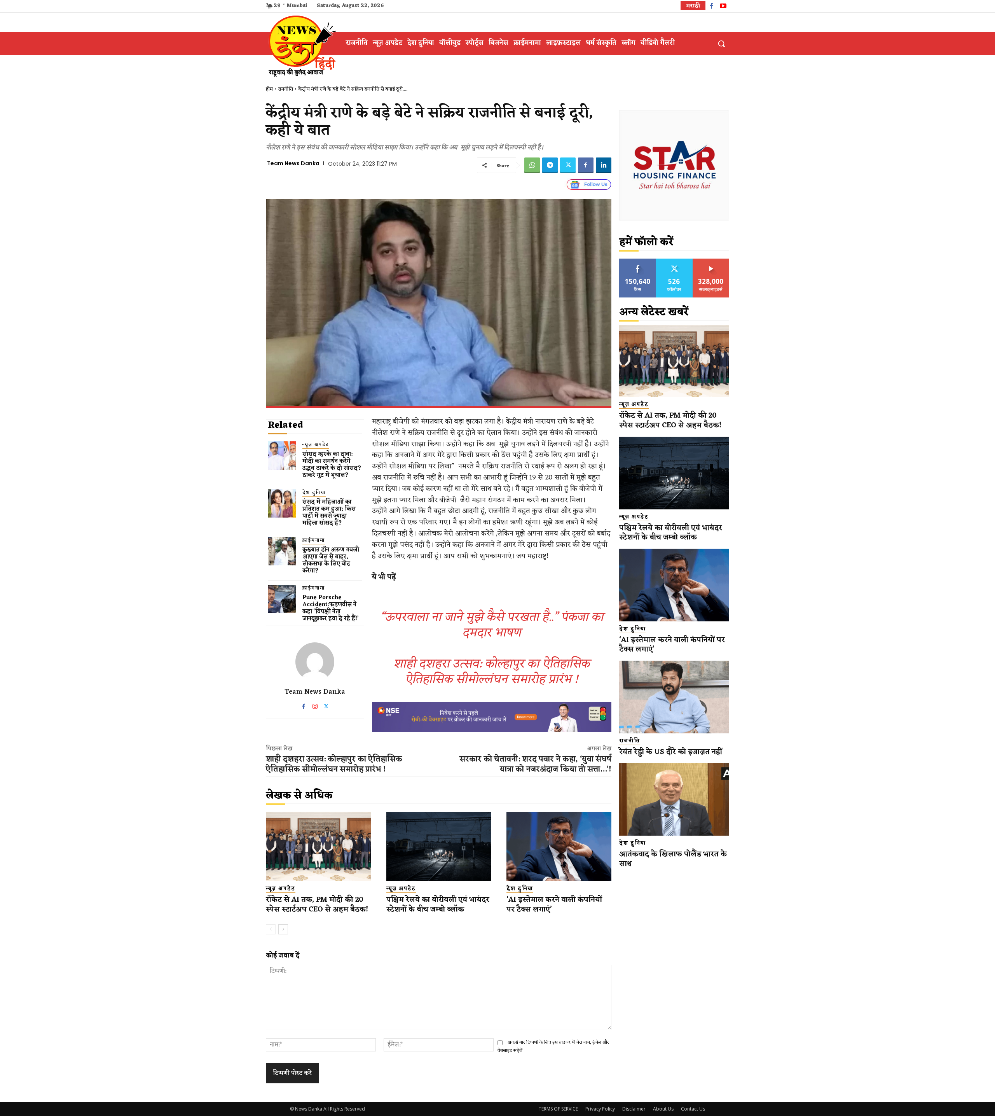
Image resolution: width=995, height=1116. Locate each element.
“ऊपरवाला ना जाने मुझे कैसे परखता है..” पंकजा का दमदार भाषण (491, 625)
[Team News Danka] (314, 661)
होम (269, 89)
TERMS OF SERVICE (558, 1109)
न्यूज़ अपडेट (315, 445)
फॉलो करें (674, 261)
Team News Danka (293, 163)
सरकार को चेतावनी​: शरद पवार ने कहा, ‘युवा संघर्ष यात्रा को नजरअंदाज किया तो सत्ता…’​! (535, 764)
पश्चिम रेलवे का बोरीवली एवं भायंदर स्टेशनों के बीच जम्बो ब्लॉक (437, 904)
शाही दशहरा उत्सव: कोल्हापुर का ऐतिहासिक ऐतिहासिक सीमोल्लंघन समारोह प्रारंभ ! (491, 672)
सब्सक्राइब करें (711, 261)
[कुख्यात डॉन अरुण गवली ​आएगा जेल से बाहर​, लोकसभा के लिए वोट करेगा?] (282, 551)
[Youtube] (723, 7)
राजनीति (285, 89)
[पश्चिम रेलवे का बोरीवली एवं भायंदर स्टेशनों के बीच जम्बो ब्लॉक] (438, 846)
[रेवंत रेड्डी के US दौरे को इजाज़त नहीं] (674, 697)
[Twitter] (568, 165)
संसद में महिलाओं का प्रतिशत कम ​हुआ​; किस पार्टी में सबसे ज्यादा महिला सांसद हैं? (329, 512)
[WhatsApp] (532, 165)
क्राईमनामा (313, 540)
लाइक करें (637, 261)
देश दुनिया (314, 493)
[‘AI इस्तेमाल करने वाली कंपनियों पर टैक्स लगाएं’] (558, 846)
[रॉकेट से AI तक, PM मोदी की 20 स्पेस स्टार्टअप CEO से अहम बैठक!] (318, 846)
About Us (663, 1109)
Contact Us (693, 1109)
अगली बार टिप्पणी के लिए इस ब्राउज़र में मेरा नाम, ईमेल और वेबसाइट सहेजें (553, 1046)
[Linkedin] (603, 165)
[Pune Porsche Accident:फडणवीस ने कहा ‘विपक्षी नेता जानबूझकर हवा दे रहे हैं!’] (282, 599)
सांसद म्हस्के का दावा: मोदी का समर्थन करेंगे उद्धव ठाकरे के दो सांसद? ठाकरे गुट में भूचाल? (331, 465)
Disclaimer (634, 1109)
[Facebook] (711, 7)
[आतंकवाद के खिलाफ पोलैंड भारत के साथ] (674, 799)
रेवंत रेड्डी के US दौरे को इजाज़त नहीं (670, 752)
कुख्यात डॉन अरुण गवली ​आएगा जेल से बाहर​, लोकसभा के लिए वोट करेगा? (331, 560)
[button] (721, 43)
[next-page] (283, 929)
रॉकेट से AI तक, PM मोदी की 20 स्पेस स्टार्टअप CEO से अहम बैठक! (317, 904)
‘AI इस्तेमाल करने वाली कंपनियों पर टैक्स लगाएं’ (554, 904)
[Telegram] (550, 165)
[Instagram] (315, 705)
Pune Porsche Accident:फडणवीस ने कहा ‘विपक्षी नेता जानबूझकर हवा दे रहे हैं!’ (330, 608)
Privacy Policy (600, 1109)
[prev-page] (271, 929)
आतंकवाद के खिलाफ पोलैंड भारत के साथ (673, 859)
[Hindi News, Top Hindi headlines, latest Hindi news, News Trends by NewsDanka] (301, 45)
